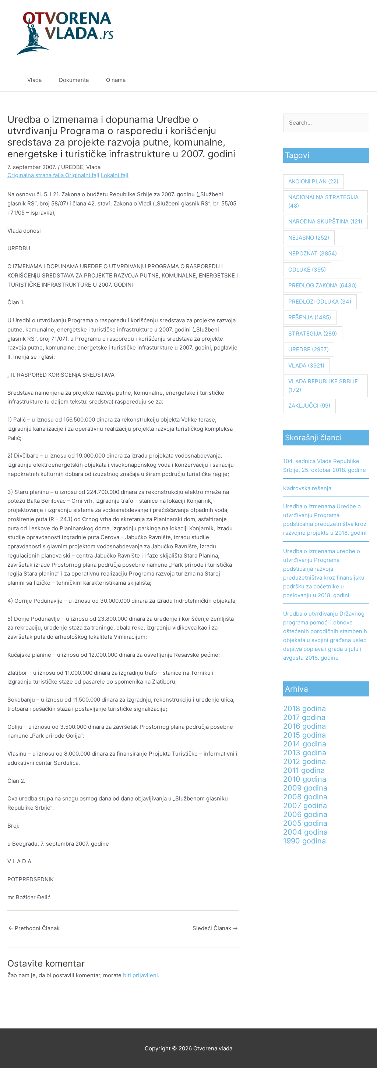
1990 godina (304, 840)
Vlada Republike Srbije (323, 385)
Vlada (34, 79)
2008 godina (305, 796)
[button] (347, 80)
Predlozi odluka (319, 301)
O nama (116, 79)
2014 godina (304, 743)
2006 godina (305, 814)
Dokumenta (74, 79)
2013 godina (304, 752)
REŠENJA (309, 317)
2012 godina (304, 761)
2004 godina (305, 832)
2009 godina (305, 788)
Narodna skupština (325, 221)
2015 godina (304, 735)
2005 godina (305, 823)
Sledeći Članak (215, 928)
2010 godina (304, 779)
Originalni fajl (82, 175)
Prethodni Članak (34, 928)
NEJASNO (308, 237)
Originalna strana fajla (36, 175)
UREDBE (72, 167)
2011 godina (304, 770)
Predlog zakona (322, 285)
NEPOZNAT (312, 253)
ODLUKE (307, 269)
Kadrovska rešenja (307, 488)
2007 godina (305, 805)
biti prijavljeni (140, 975)
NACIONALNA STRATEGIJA (323, 201)
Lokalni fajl (114, 175)
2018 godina (304, 708)
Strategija (312, 333)
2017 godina (304, 717)
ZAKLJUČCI (309, 405)
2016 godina (304, 726)
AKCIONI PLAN (313, 181)
